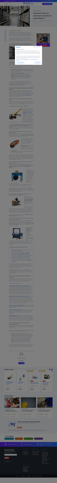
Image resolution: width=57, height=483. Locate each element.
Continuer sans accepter (36, 46)
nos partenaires (26, 59)
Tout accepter (37, 62)
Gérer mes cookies (20, 62)
